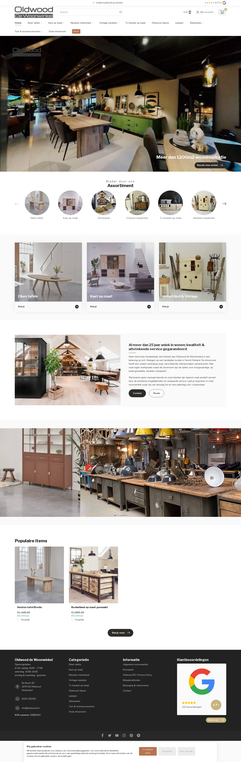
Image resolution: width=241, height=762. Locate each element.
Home (18, 22)
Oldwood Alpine (160, 22)
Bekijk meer (118, 632)
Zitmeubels (195, 22)
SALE (76, 31)
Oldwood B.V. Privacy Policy (137, 675)
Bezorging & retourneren (136, 685)
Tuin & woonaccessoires (27, 31)
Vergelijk (25, 619)
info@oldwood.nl (31, 708)
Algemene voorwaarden (135, 664)
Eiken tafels (34, 22)
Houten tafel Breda (29, 607)
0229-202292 (29, 698)
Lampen (179, 22)
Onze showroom (57, 31)
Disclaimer (128, 669)
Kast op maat (55, 22)
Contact (137, 393)
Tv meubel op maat (135, 22)
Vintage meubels (108, 22)
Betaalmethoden (131, 680)
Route (156, 393)
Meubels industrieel (80, 22)
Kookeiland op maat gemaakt (89, 607)
